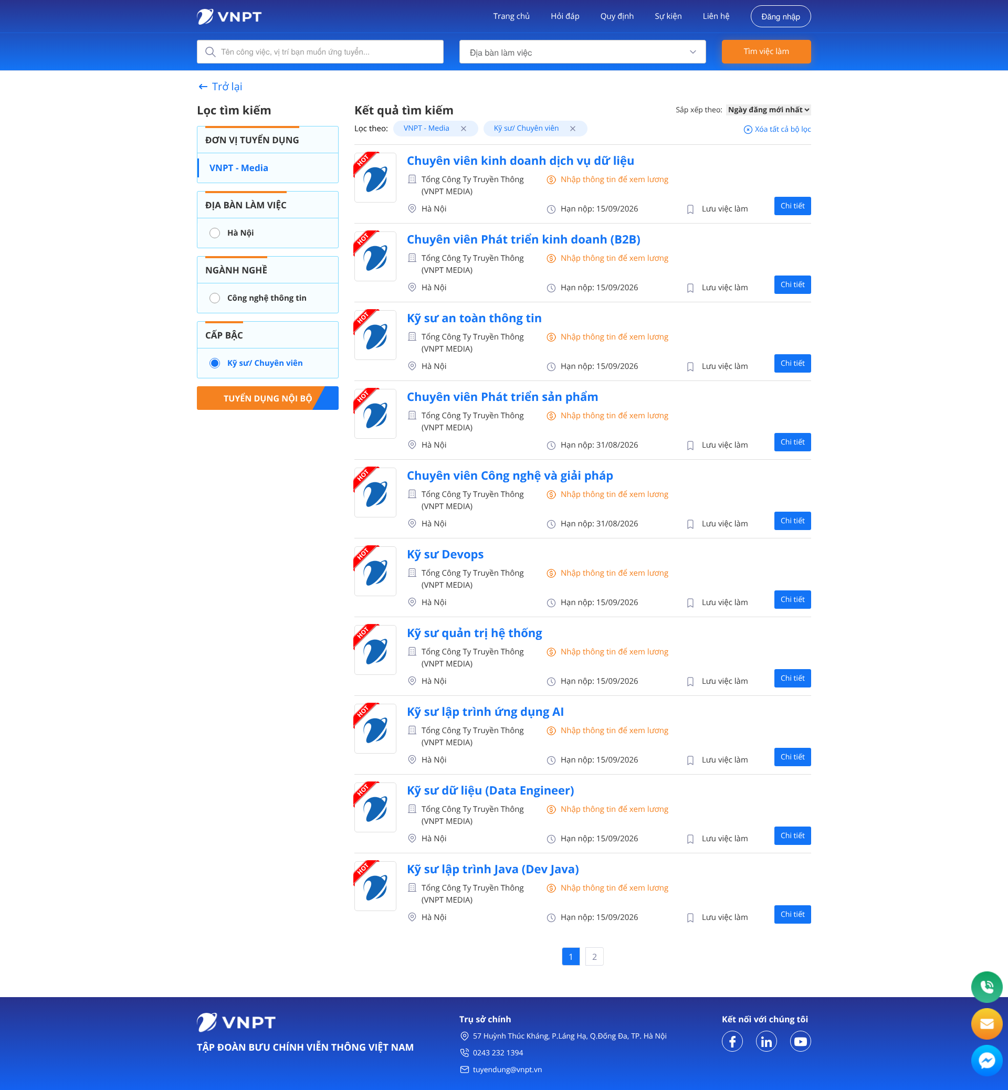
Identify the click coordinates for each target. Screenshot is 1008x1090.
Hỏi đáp (565, 16)
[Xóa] (460, 128)
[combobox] (582, 52)
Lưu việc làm (725, 209)
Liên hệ (716, 16)
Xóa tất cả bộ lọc (782, 129)
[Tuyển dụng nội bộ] (268, 397)
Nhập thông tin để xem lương (614, 179)
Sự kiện (668, 16)
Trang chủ (512, 16)
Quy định (617, 16)
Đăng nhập (781, 16)
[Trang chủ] (229, 15)
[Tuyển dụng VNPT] (732, 1040)
